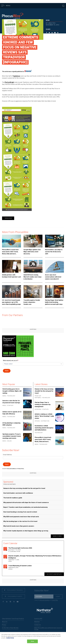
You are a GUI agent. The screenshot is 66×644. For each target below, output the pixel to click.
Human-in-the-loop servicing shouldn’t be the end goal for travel (44, 391)
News (48, 20)
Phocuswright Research (15, 590)
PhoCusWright (9, 82)
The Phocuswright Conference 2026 (20, 548)
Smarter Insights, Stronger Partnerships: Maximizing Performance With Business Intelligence (34, 557)
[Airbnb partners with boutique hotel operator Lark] (11, 266)
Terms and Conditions (11, 468)
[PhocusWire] (12, 16)
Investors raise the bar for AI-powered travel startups (11, 401)
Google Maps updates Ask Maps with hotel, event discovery (32, 252)
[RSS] (14, 602)
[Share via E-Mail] (55, 33)
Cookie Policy (10, 638)
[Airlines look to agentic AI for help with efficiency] (27, 415)
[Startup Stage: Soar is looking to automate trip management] (59, 406)
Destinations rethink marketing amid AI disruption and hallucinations (44, 428)
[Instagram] (10, 602)
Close (32, 641)
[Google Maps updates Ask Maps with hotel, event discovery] (33, 241)
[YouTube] (17, 602)
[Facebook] (3, 602)
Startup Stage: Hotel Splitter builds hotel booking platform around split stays (54, 302)
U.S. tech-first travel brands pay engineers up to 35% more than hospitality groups (11, 302)
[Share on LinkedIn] (52, 33)
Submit (58, 596)
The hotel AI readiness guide (12, 498)
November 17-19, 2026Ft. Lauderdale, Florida (14, 550)
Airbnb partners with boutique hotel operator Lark (11, 276)
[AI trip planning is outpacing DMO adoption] (27, 426)
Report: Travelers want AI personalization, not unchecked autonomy (25, 507)
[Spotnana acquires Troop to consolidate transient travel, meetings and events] (27, 437)
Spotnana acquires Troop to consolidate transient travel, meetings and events (11, 436)
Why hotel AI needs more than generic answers (18, 526)
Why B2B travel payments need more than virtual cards (21, 516)
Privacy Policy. (21, 468)
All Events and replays (54, 574)
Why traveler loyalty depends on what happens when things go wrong (25, 531)
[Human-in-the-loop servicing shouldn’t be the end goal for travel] (59, 393)
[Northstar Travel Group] (45, 610)
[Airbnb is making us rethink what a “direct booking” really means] (59, 417)
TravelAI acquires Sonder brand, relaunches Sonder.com (32, 302)
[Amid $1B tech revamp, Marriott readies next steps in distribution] (33, 266)
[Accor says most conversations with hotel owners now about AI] (54, 266)
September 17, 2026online (13, 560)
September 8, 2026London (13, 568)
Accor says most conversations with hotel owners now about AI (53, 277)
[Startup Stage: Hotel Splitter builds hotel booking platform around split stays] (54, 291)
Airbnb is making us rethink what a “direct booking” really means (44, 416)
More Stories (57, 536)
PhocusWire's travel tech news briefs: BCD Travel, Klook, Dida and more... (10, 252)
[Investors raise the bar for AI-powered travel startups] (27, 404)
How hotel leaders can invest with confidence (18, 493)
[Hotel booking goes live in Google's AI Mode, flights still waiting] (27, 392)
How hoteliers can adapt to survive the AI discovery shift (53, 252)
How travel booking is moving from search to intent (20, 512)
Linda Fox (51, 23)
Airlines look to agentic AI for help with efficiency (12, 413)
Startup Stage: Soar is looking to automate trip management (42, 404)
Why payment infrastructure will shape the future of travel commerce (26, 502)
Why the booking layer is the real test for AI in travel (20, 521)
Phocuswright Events (14, 596)
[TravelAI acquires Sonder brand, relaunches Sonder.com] (33, 291)
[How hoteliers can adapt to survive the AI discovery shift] (54, 241)
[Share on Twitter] (49, 33)
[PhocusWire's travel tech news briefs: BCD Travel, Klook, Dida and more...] (11, 241)
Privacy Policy (55, 600)
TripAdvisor (16, 76)
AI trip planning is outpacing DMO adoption (11, 424)
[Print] (58, 33)
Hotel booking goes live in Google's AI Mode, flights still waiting (11, 391)
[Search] (63, 5)
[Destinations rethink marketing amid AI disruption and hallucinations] (59, 429)
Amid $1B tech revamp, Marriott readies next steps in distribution (33, 277)
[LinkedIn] (7, 602)
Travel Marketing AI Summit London (20, 565)
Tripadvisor (8, 218)
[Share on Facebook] (46, 33)
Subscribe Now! (41, 590)
